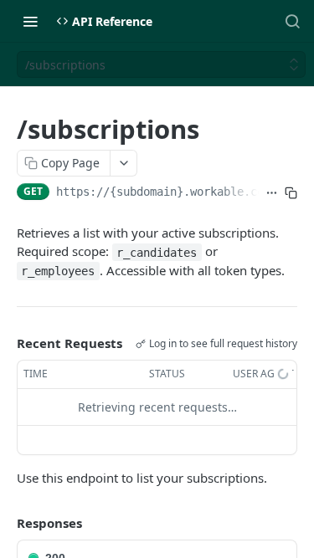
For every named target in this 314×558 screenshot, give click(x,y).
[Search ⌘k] (292, 21)
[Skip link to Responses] (5, 523)
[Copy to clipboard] (291, 193)
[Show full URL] (271, 193)
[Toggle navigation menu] (30, 21)
